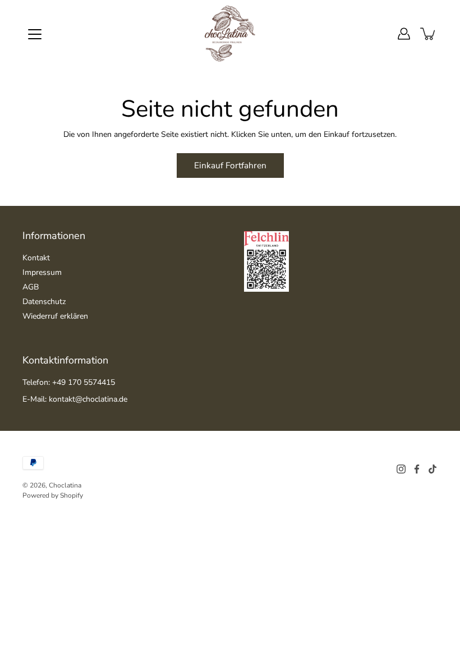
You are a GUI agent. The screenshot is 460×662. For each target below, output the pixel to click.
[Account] (404, 34)
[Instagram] (401, 469)
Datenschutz (44, 301)
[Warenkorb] (429, 34)
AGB (30, 287)
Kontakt (36, 257)
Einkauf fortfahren (230, 165)
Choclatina (65, 485)
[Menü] (34, 34)
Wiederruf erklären (55, 316)
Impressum (42, 272)
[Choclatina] (230, 34)
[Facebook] (417, 469)
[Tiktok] (432, 469)
